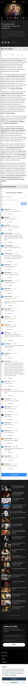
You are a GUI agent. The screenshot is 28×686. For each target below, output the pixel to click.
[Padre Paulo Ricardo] (14, 2)
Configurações (14, 682)
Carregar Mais (14, 474)
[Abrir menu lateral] (2, 1)
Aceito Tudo (14, 678)
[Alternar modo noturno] (23, 2)
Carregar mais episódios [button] (14, 615)
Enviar (14, 644)
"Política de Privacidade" (10, 675)
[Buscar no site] (26, 2)
